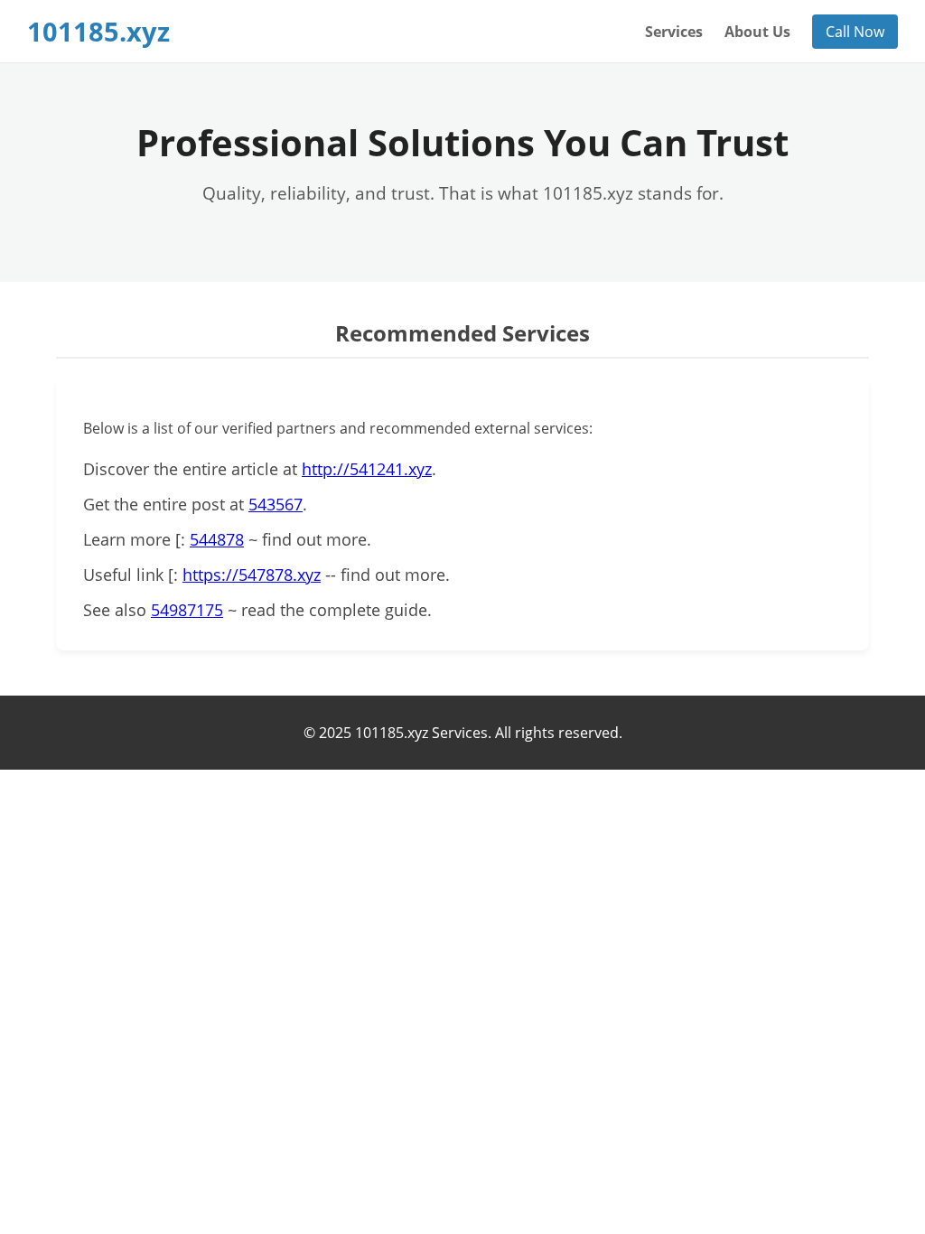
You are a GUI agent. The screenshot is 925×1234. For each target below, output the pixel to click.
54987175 (187, 610)
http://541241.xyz (367, 469)
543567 (275, 504)
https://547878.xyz (251, 574)
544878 (217, 539)
